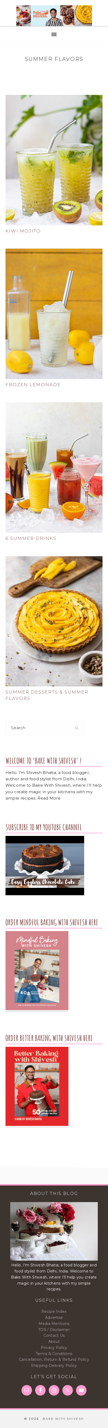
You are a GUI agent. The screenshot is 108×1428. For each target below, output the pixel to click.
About (54, 1341)
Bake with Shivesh (54, 15)
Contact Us (54, 1335)
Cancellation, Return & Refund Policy (54, 1359)
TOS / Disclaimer (54, 1329)
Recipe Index (54, 1311)
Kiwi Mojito (23, 231)
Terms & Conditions (54, 1353)
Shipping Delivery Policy (54, 1365)
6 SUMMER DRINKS (31, 538)
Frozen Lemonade (33, 384)
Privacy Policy (54, 1347)
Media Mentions (54, 1323)
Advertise (54, 1317)
